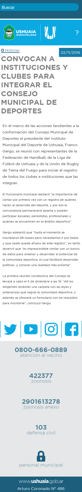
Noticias (12, 50)
